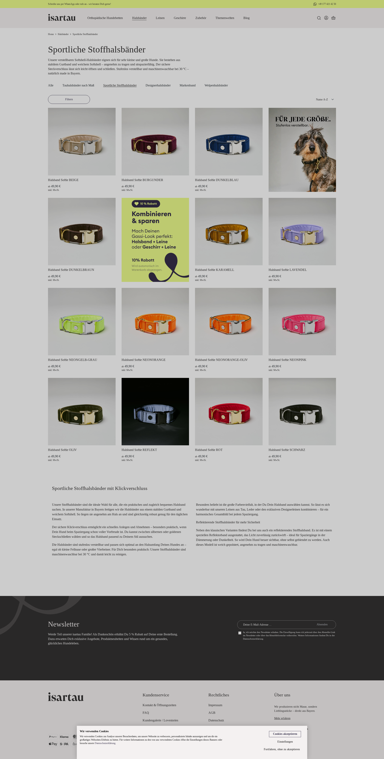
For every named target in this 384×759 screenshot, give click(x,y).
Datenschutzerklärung (105, 743)
